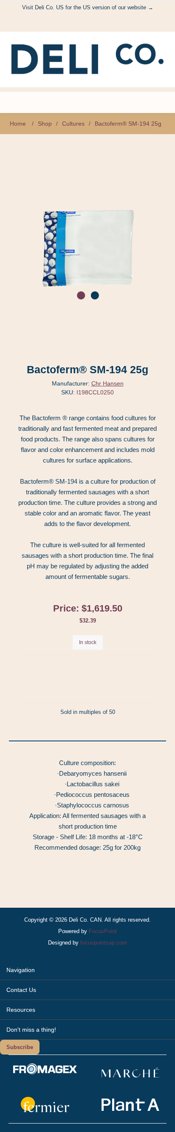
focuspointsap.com (103, 942)
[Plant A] (130, 1111)
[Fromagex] (45, 1072)
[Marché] (130, 1080)
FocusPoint (103, 931)
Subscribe (19, 1047)
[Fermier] (45, 1111)
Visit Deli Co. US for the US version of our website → (87, 7)
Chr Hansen (107, 383)
